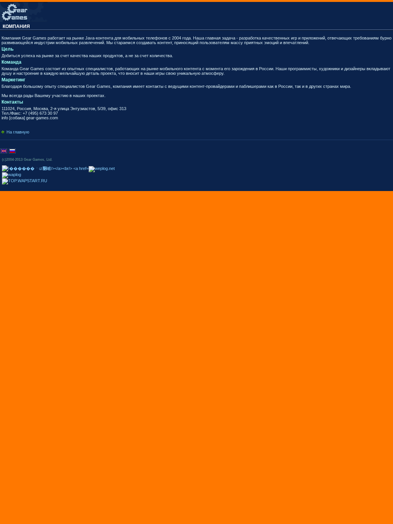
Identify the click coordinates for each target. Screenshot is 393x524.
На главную (18, 132)
